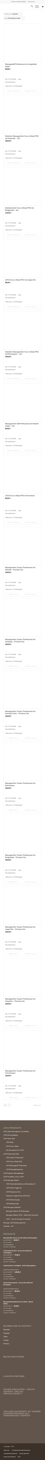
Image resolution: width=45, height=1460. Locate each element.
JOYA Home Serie (9, 1138)
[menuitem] (18, 1)
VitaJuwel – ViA (8, 1226)
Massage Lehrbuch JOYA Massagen (17, 1211)
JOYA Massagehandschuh (14, 1169)
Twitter (5, 1336)
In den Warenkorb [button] (14, 91)
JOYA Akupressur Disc (13, 1192)
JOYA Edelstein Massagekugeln (13, 1173)
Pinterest (6, 1344)
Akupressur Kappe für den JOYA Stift (18, 1196)
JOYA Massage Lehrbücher (12, 1207)
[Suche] (31, 6)
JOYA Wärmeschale (12, 1204)
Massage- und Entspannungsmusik (14, 1223)
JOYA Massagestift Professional (16, 1165)
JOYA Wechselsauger (13, 1200)
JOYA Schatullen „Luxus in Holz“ (13, 1177)
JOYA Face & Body (12, 1146)
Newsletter (6, 1329)
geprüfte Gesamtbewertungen (11, 1269)
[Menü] (36, 6)
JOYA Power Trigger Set (14, 1188)
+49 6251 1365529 (21, 1)
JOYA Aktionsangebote (10, 1135)
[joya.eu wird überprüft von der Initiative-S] (19, 1433)
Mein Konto (31, 1)
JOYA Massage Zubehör (11, 1180)
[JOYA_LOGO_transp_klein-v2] (18, 7)
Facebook (6, 1333)
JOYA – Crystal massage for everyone (18, 1219)
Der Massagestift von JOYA (15, 1150)
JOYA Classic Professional (14, 1157)
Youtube (6, 1340)
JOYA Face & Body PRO (14, 1161)
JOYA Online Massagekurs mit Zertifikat (16, 1131)
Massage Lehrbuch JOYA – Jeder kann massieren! (22, 1215)
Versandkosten (10, 82)
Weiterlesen (14, 594)
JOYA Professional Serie (11, 1154)
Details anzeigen (31, 91)
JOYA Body (9, 1142)
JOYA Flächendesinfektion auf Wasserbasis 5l (20, 1184)
